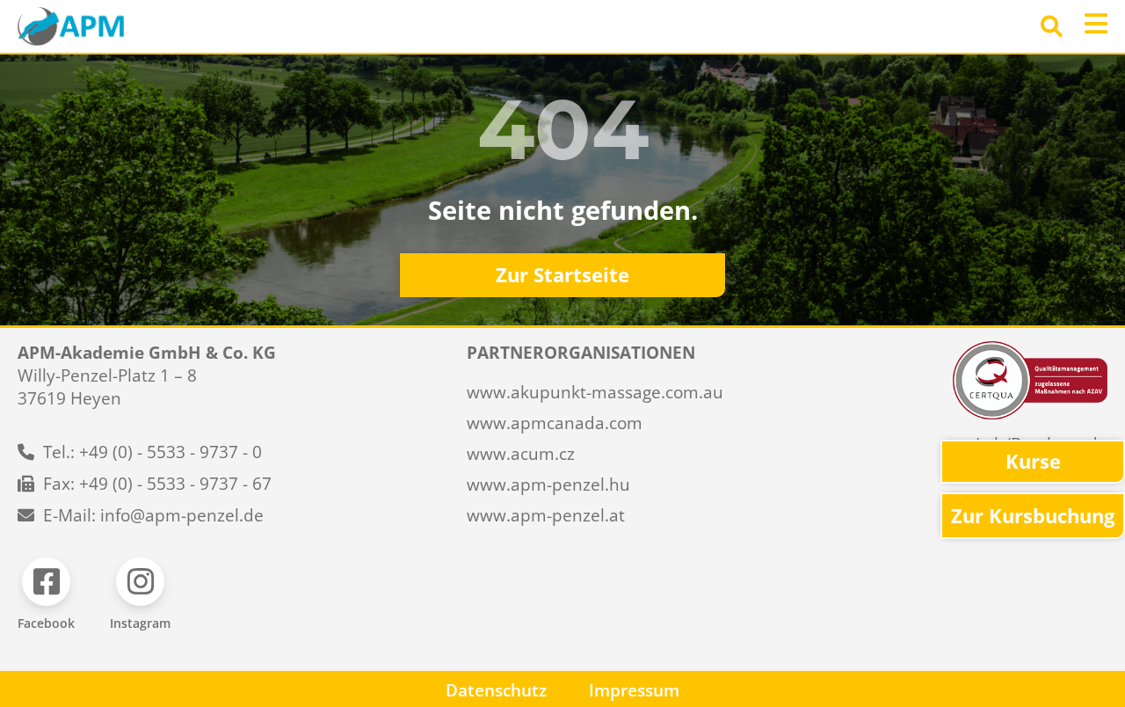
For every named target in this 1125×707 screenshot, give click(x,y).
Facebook (46, 623)
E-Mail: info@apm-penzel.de (153, 515)
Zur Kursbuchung (1032, 515)
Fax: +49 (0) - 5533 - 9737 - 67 (157, 483)
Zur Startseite (562, 275)
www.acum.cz (521, 453)
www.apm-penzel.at (546, 515)
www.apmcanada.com (554, 423)
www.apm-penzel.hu (548, 484)
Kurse (1033, 461)
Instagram (140, 623)
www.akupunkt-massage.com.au (595, 392)
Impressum (634, 690)
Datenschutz (496, 690)
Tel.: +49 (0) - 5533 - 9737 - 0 (152, 452)
